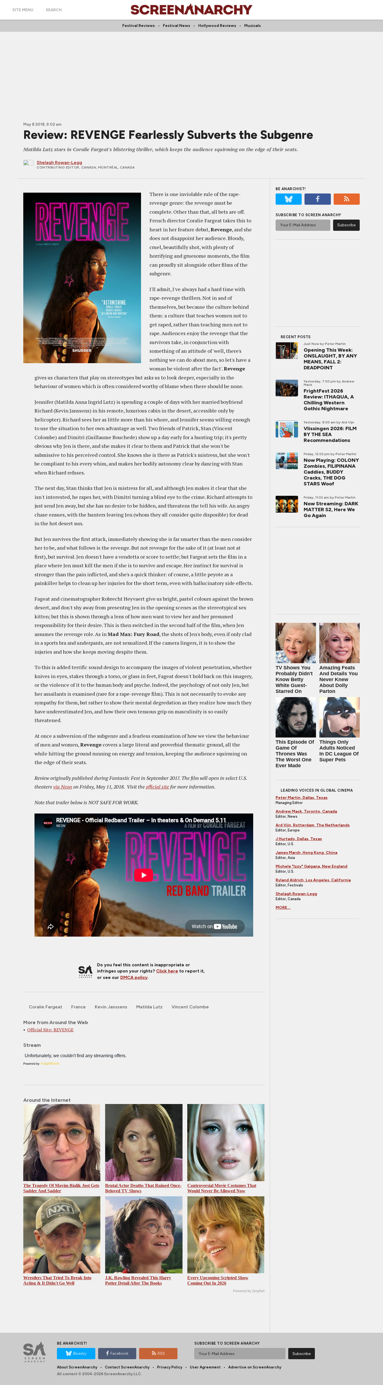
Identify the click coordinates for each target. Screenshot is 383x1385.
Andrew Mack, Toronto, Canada (306, 811)
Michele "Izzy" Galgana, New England (311, 866)
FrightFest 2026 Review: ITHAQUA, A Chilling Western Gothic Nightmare (329, 400)
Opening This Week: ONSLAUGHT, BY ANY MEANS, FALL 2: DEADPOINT (330, 359)
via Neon (62, 786)
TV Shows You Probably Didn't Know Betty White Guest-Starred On (294, 679)
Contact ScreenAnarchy (127, 1367)
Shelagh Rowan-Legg (296, 893)
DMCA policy (133, 977)
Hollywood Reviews (217, 25)
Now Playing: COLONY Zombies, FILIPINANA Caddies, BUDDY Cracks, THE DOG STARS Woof (331, 472)
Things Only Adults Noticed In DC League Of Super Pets (339, 750)
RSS (161, 1353)
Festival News (176, 25)
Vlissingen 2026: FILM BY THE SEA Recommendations (330, 434)
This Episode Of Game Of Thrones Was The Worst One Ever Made (295, 753)
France (78, 1007)
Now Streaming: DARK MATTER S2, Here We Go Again (331, 509)
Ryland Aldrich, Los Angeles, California (313, 880)
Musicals (252, 25)
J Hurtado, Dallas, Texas (299, 838)
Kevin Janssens (111, 1007)
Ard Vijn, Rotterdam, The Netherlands (313, 825)
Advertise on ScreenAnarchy (254, 1367)
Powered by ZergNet (248, 1291)
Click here (167, 971)
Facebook (119, 1353)
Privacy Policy (169, 1367)
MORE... (283, 907)
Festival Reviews (138, 25)
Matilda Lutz (149, 1007)
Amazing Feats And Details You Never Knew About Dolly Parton (338, 679)
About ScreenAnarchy (77, 1367)
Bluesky (79, 1353)
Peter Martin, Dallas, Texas (301, 797)
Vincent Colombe (190, 1007)
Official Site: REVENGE (50, 1030)
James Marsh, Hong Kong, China (306, 852)
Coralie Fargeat (45, 1007)
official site (157, 786)
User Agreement (205, 1367)
